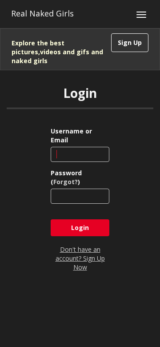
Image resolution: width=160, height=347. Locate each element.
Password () (66, 177)
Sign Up (130, 42)
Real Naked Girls (42, 13)
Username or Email (71, 135)
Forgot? (65, 182)
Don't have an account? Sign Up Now (80, 258)
